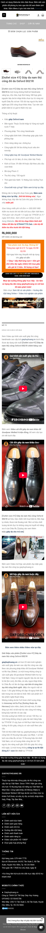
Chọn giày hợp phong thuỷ (15, 843)
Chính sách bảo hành (13, 821)
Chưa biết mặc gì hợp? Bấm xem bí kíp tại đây (24, 187)
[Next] (43, 73)
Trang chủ (11, 24)
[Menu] (4, 15)
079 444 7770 (20, 858)
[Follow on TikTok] (13, 806)
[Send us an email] (17, 806)
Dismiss (38, 8)
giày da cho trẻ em (14, 532)
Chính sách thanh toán (13, 833)
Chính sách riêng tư (12, 836)
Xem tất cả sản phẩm (22, 290)
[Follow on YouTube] (22, 806)
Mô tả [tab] (4, 325)
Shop (22, 24)
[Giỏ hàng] (42, 15)
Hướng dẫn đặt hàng (13, 830)
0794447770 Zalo (24, 224)
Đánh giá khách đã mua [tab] (12, 330)
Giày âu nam (34, 24)
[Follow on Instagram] (9, 806)
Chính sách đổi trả (12, 827)
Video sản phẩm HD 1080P (16, 839)
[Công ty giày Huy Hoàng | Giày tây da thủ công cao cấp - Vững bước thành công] (23, 15)
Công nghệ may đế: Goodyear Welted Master (23, 155)
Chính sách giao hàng (13, 824)
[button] (41, 927)
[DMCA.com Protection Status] (8, 908)
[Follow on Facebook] (4, 806)
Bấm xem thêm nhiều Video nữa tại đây (23, 647)
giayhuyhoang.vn (29, 339)
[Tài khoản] (38, 15)
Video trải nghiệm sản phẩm (31, 293)
